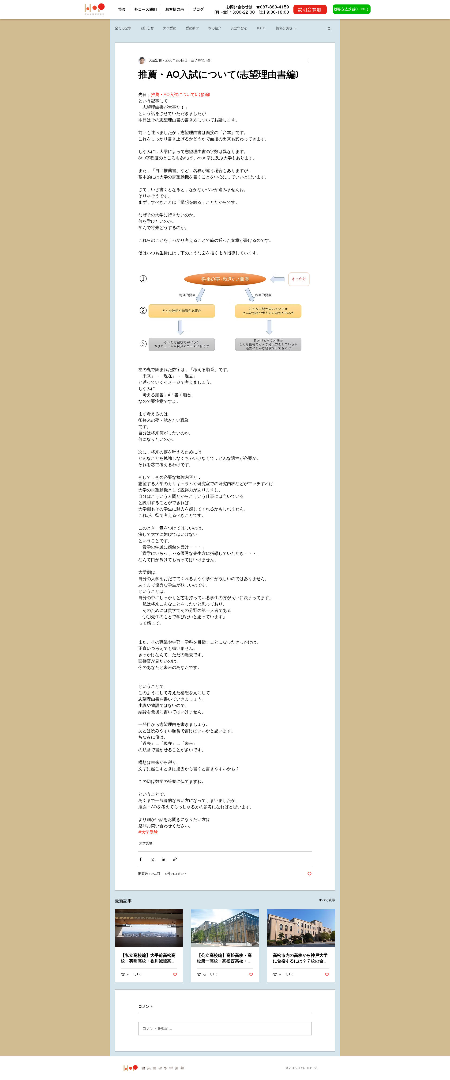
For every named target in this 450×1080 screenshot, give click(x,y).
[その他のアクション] (309, 60)
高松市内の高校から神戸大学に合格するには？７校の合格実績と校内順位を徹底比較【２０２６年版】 (300, 958)
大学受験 (169, 28)
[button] (329, 28)
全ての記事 (123, 28)
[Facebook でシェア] (140, 859)
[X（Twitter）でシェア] (152, 859)
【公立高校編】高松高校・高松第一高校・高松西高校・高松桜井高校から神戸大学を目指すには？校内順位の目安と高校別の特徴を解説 (224, 958)
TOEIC (261, 28)
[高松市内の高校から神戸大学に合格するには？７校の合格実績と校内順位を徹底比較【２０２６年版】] (301, 928)
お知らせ (147, 28)
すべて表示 (327, 900)
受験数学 (192, 28)
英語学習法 (239, 28)
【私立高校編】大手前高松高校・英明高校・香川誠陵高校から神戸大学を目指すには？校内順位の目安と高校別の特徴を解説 (148, 958)
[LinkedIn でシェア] (163, 859)
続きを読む (284, 28)
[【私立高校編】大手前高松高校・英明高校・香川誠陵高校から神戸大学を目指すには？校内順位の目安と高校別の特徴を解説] (149, 928)
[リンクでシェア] (175, 859)
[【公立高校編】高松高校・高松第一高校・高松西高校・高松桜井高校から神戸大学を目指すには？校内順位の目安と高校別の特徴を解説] (225, 928)
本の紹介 (214, 28)
